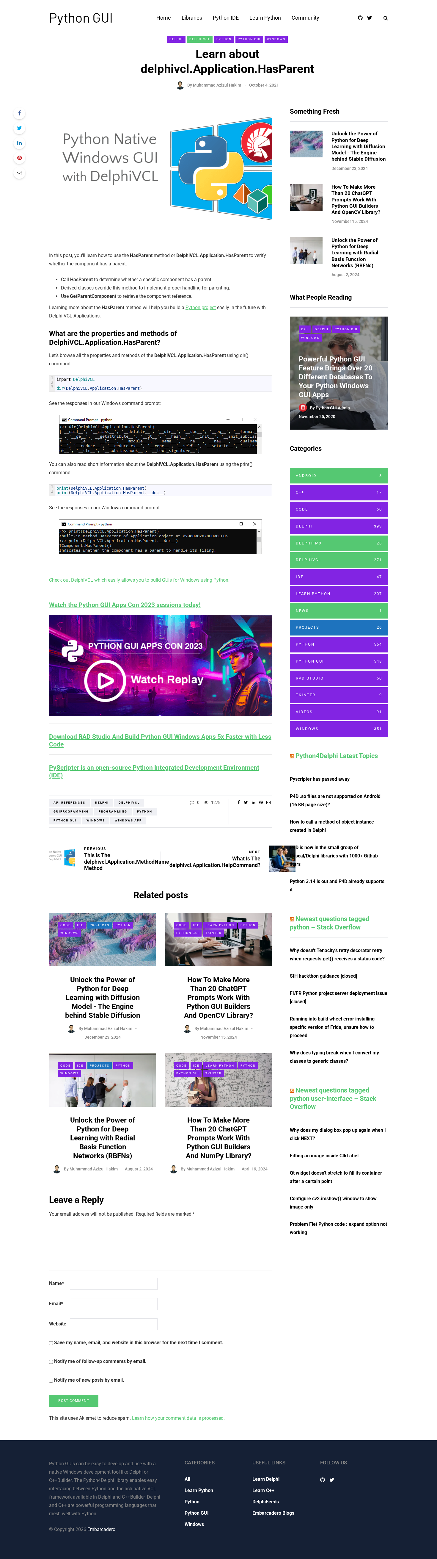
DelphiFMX (339, 543)
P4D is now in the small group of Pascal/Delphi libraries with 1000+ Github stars (334, 856)
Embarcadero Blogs (273, 1513)
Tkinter (213, 933)
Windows (276, 39)
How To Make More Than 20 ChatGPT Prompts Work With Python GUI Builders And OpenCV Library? (218, 998)
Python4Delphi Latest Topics (336, 756)
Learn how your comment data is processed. (178, 1418)
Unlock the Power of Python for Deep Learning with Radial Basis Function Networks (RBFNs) (102, 1138)
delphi (102, 802)
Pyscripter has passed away (320, 779)
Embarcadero (101, 1529)
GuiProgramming (71, 811)
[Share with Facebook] (19, 113)
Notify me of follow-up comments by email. (100, 1361)
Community (305, 18)
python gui (65, 820)
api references (69, 802)
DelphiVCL (199, 39)
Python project (201, 307)
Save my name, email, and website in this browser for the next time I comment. (138, 1342)
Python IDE (226, 18)
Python (224, 39)
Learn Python (265, 18)
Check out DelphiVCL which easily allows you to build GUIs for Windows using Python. (139, 580)
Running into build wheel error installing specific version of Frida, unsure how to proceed (332, 1027)
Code (65, 925)
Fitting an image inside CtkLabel (324, 1156)
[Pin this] (19, 158)
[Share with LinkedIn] (19, 143)
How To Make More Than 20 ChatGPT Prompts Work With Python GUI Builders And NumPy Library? (218, 1138)
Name (56, 1283)
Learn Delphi (265, 1479)
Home (163, 18)
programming (113, 811)
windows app (128, 820)
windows (96, 820)
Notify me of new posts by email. (89, 1380)
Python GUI (81, 17)
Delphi (176, 39)
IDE (80, 925)
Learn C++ (263, 1490)
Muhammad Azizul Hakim (217, 85)
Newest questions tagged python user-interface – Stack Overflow (333, 1098)
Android (339, 475)
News (339, 610)
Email (56, 1303)
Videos (339, 712)
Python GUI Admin (333, 408)
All (187, 1479)
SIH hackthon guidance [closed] (323, 976)
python (144, 811)
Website (57, 1324)
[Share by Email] (19, 173)
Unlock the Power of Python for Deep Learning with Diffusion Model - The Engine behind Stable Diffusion (102, 998)
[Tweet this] (19, 128)
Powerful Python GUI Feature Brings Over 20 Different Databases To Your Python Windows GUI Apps (335, 377)
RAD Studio (339, 678)
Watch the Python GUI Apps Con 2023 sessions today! (125, 604)
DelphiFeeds (265, 1502)
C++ (305, 329)
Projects (99, 925)
